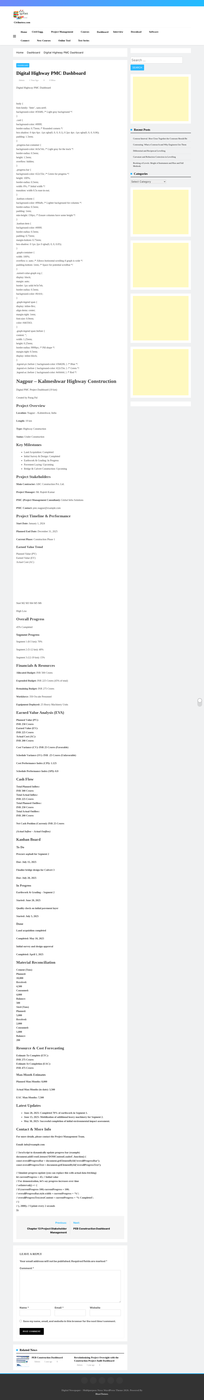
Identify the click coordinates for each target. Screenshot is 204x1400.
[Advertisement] (161, 99)
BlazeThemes (101, 1394)
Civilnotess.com (22, 22)
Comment (27, 1268)
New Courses (44, 40)
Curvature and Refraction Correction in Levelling (154, 157)
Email (59, 1307)
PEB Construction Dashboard (47, 1357)
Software (153, 32)
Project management (62, 32)
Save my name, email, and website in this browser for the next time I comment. (69, 1321)
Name (24, 1307)
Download (136, 32)
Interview (118, 32)
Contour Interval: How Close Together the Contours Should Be (160, 138)
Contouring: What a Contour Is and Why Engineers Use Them (159, 144)
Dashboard (102, 32)
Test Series (83, 40)
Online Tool (64, 40)
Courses (85, 32)
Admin (22, 80)
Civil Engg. (38, 32)
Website (95, 1307)
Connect (25, 40)
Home (24, 32)
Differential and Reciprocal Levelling (149, 151)
